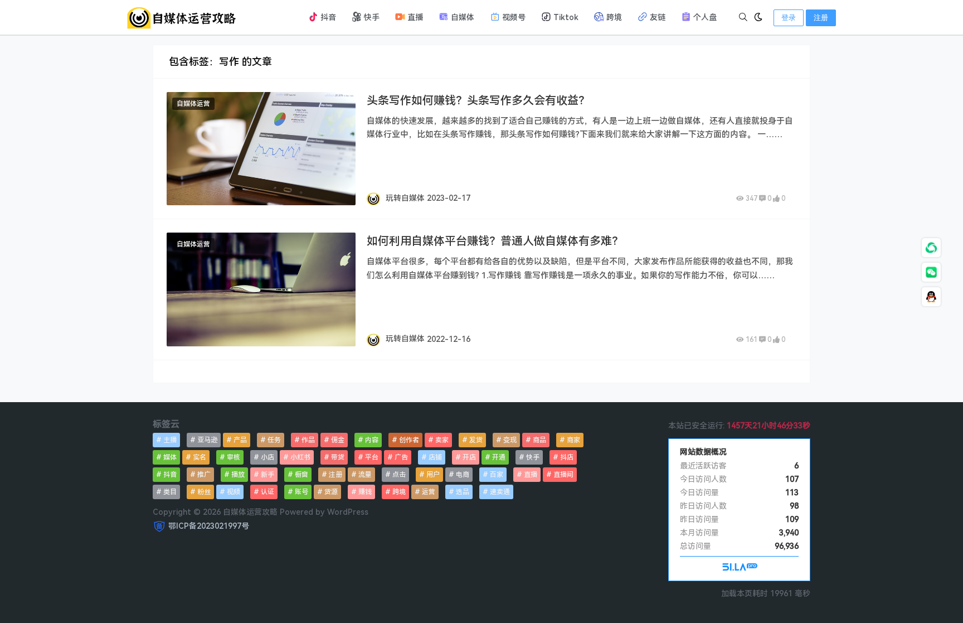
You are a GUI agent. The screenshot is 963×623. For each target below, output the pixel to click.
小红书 (300, 457)
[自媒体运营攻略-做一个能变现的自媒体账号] (180, 17)
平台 (371, 457)
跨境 (613, 17)
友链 (656, 17)
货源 (331, 492)
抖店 (566, 457)
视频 (233, 492)
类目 (170, 492)
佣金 (337, 440)
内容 (371, 440)
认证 (267, 492)
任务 (274, 440)
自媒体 (461, 17)
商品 (539, 440)
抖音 (327, 17)
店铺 (435, 457)
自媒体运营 (193, 104)
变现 (510, 440)
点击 (399, 475)
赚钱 (365, 492)
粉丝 (204, 492)
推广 (204, 475)
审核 (233, 457)
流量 (365, 475)
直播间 (563, 475)
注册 (821, 17)
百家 (496, 475)
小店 (267, 457)
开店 (469, 457)
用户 (433, 475)
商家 (573, 440)
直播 (414, 17)
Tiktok (564, 17)
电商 (462, 475)
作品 (308, 440)
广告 (401, 457)
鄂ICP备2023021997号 (208, 525)
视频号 (513, 17)
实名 (199, 457)
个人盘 (704, 17)
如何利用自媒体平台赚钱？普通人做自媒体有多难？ (495, 241)
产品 (240, 440)
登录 (788, 17)
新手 (267, 475)
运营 (428, 492)
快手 (371, 17)
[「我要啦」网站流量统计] (739, 568)
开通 (498, 457)
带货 (337, 457)
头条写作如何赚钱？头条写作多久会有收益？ (478, 100)
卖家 (442, 440)
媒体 (170, 457)
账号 (301, 492)
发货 (476, 440)
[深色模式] (758, 17)
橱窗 (301, 475)
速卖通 (500, 492)
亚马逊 (207, 440)
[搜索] (743, 17)
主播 (170, 440)
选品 (462, 492)
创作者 (409, 440)
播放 (238, 475)
